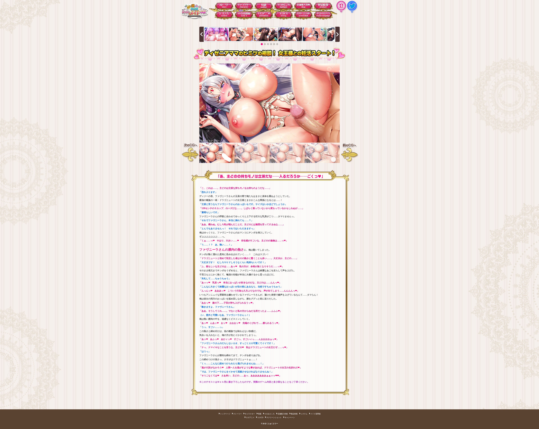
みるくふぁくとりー (270, 424)
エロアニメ (250, 417)
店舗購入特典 (283, 414)
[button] (262, 44)
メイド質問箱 (315, 414)
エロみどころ (269, 414)
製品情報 (294, 414)
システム (304, 414)
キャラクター (250, 414)
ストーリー (237, 414)
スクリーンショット (274, 417)
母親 (259, 414)
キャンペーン (290, 417)
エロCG (260, 417)
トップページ (225, 414)
